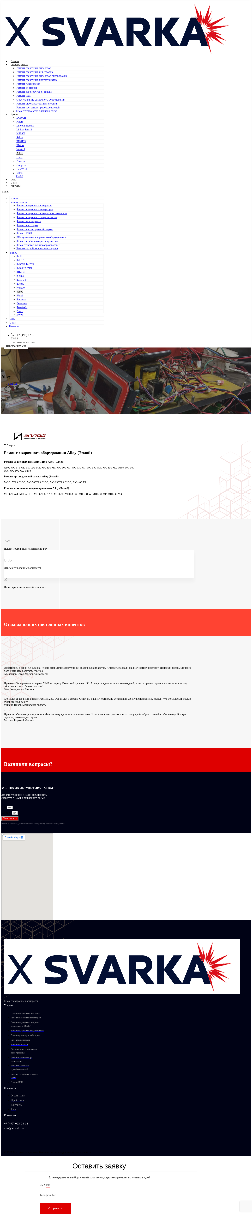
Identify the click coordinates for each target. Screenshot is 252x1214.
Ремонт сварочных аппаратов (33, 68)
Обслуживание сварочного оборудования (40, 99)
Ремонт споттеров (27, 87)
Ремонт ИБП (23, 95)
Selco (19, 173)
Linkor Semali (24, 129)
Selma (19, 137)
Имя (4, 807)
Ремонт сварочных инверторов (34, 71)
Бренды (14, 114)
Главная (15, 61)
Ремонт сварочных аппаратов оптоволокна (41, 75)
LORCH (21, 117)
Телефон (6, 812)
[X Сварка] (119, 55)
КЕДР (19, 121)
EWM (19, 176)
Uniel (19, 157)
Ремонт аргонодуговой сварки (34, 91)
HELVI (20, 133)
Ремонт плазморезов (28, 83)
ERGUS (21, 141)
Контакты (15, 186)
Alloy (19, 153)
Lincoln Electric (25, 125)
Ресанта (21, 161)
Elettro (20, 145)
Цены (13, 179)
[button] (53, 191)
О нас (13, 182)
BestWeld (21, 169)
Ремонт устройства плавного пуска (36, 110)
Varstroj (20, 149)
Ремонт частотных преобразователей (38, 107)
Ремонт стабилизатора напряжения (36, 103)
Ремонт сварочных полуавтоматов (36, 79)
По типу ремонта (19, 64)
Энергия (21, 165)
